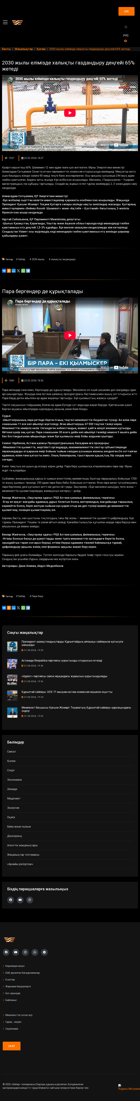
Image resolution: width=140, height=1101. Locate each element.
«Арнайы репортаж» (20, 864)
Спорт (11, 770)
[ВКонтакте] (4, 271)
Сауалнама (11, 1028)
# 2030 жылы (37, 259)
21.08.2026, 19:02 (33, 716)
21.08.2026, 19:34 (33, 697)
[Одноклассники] (9, 271)
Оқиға (11, 817)
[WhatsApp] (23, 271)
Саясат (11, 751)
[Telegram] (28, 271)
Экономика (14, 779)
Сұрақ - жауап (13, 1022)
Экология (13, 807)
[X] (18, 271)
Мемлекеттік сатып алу (18, 1015)
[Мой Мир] (14, 271)
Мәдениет (13, 798)
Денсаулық (14, 836)
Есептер (10, 979)
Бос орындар (12, 993)
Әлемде (12, 789)
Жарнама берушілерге (18, 986)
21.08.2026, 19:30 (33, 650)
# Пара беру (36, 596)
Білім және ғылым (19, 826)
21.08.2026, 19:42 (33, 666)
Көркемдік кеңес (15, 966)
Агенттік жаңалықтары (22, 845)
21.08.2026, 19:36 (33, 681)
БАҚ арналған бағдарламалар (22, 972)
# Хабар (20, 259)
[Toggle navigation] (5, 22)
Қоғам (11, 761)
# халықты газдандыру (62, 259)
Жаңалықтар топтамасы (23, 854)
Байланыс (11, 1000)
